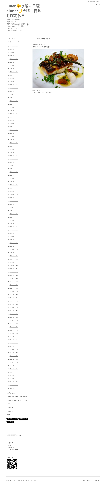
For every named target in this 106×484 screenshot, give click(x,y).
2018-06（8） (14, 336)
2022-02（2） (14, 197)
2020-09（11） (14, 249)
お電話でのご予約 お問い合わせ (17, 396)
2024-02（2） (14, 120)
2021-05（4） (14, 226)
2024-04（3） (14, 117)
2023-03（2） (14, 155)
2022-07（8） (14, 181)
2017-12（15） (14, 356)
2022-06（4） (14, 184)
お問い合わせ (11, 393)
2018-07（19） (14, 333)
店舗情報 (10, 407)
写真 (8, 415)
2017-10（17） (14, 362)
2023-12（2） (14, 126)
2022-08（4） (14, 178)
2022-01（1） (14, 201)
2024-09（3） (14, 101)
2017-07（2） (14, 368)
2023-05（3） (14, 149)
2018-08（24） (14, 330)
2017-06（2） (14, 372)
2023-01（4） (14, 162)
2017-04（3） (14, 378)
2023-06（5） (14, 146)
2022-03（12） (14, 194)
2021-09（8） (14, 214)
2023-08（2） (14, 139)
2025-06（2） (14, 75)
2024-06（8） (14, 110)
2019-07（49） (14, 294)
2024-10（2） (14, 97)
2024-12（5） (14, 91)
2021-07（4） (14, 220)
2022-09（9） (14, 175)
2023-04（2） (14, 152)
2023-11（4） (14, 130)
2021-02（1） (14, 236)
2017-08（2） (14, 365)
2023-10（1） (14, 133)
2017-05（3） (14, 375)
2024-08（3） (14, 104)
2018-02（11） (14, 349)
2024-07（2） (14, 107)
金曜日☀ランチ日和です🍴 (42, 47)
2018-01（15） (14, 352)
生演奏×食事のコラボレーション (17, 400)
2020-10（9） (14, 246)
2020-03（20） (14, 268)
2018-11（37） (14, 320)
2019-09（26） (14, 288)
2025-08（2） (14, 68)
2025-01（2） (14, 88)
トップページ (11, 38)
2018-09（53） (14, 326)
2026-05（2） (14, 49)
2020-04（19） (14, 265)
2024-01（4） (14, 123)
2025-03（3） (14, 81)
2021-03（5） (14, 233)
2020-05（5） (14, 262)
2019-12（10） (14, 278)
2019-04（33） (14, 304)
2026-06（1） (14, 46)
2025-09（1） (14, 65)
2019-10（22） (14, 285)
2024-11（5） (14, 94)
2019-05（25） (14, 301)
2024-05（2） (14, 113)
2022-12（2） (14, 165)
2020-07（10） (14, 255)
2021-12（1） (14, 204)
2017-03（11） (14, 381)
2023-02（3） (14, 159)
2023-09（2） (14, 136)
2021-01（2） (14, 239)
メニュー (10, 404)
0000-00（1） (14, 388)
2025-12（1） (14, 59)
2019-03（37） (14, 307)
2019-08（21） (14, 291)
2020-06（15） (14, 259)
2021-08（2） (14, 217)
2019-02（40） (14, 310)
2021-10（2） (14, 210)
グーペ (92, 480)
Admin (97, 480)
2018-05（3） (14, 339)
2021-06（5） (14, 223)
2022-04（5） (14, 191)
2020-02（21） (14, 272)
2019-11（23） (14, 281)
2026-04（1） (14, 52)
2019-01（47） (14, 314)
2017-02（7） (14, 385)
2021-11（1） (14, 207)
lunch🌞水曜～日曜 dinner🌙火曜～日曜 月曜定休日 (23, 11)
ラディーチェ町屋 (16, 480)
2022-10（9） (14, 172)
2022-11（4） (14, 168)
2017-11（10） (14, 359)
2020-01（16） (14, 275)
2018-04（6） (14, 343)
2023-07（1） (14, 142)
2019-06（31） (14, 297)
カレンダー (10, 411)
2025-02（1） (14, 84)
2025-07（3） (14, 71)
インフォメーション (13, 42)
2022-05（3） (14, 188)
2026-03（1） (14, 55)
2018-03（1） (14, 346)
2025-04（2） (14, 78)
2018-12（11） (14, 317)
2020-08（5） (14, 252)
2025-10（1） (14, 62)
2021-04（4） (14, 230)
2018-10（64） (14, 323)
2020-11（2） (14, 243)
